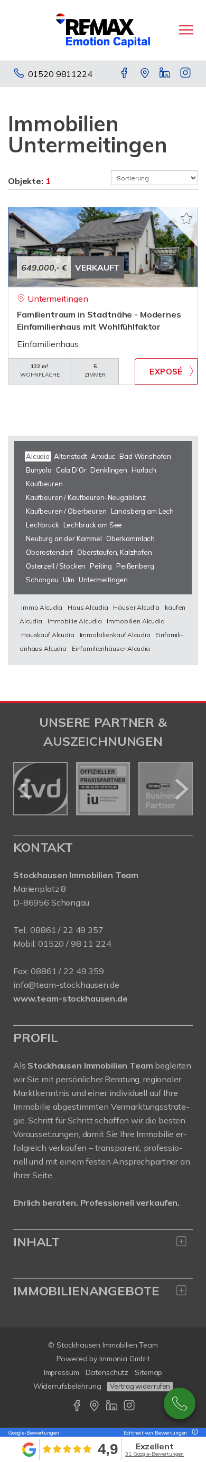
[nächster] (181, 789)
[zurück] (25, 789)
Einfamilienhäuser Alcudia (111, 648)
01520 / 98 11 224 (74, 943)
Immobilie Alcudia (75, 621)
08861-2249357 (179, 1403)
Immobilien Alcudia (135, 621)
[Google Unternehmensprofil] (145, 74)
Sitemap (148, 1372)
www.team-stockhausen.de (70, 998)
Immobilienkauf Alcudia (115, 635)
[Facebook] (125, 74)
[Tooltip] (193, 1432)
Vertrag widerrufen (140, 1386)
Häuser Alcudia (136, 607)
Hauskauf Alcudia (47, 635)
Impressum (61, 1372)
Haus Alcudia (88, 607)
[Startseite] (103, 30)
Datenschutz (107, 1372)
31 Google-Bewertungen (154, 1453)
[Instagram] (186, 74)
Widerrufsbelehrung (67, 1386)
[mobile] (186, 30)
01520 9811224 (60, 74)
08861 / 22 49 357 (67, 930)
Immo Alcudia (41, 607)
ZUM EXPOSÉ (166, 371)
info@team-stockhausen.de (66, 984)
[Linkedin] (166, 74)
